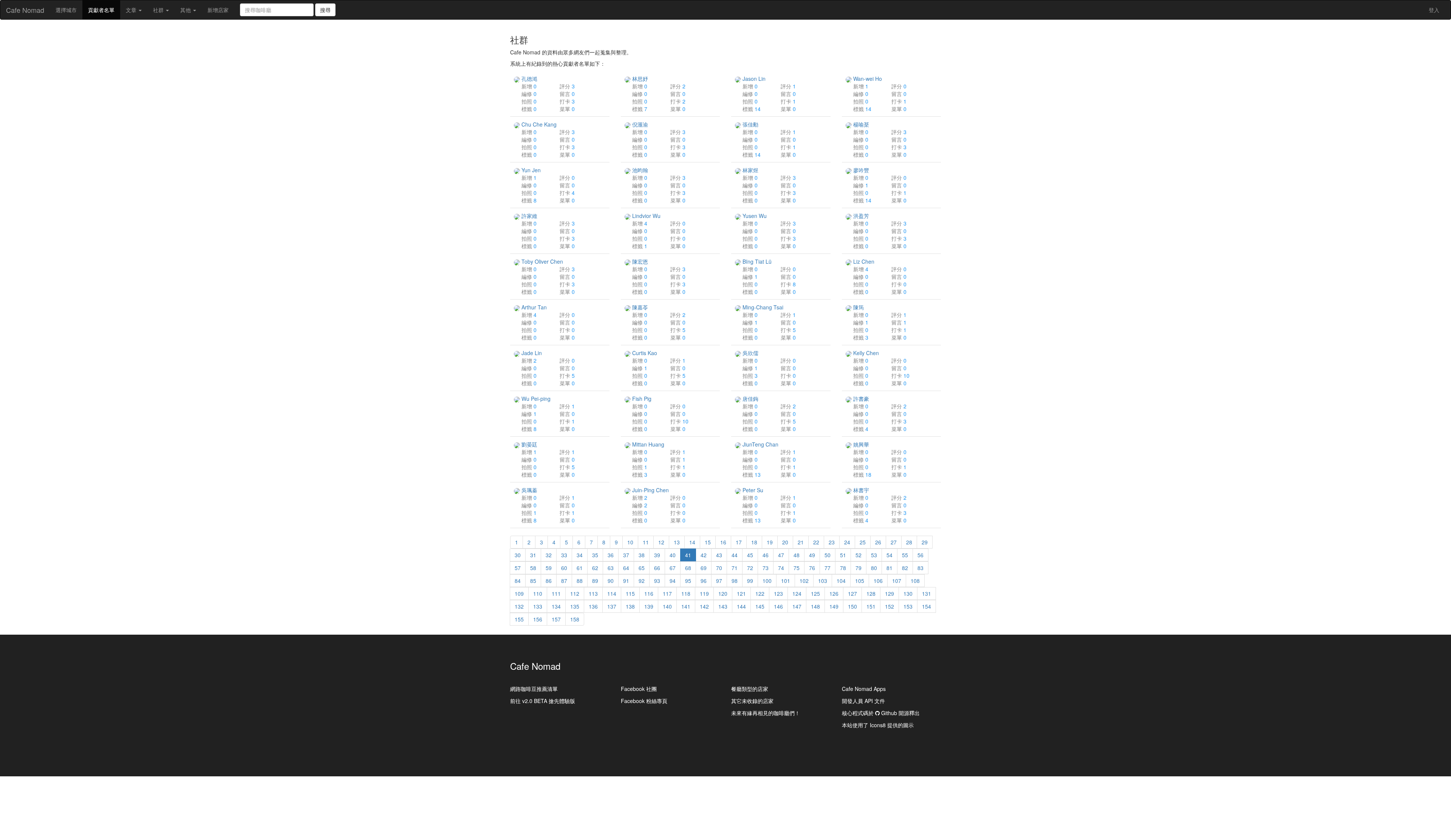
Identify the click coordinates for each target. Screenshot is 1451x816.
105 (859, 580)
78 (843, 568)
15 (708, 542)
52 (858, 555)
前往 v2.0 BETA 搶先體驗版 (542, 701)
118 (685, 593)
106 (878, 580)
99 (750, 580)
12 (661, 542)
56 (920, 555)
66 (657, 568)
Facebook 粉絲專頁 (644, 701)
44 (735, 555)
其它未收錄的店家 (752, 701)
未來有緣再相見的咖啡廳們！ (765, 713)
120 (722, 593)
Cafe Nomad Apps (864, 688)
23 (832, 542)
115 (630, 593)
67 (673, 568)
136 (593, 606)
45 (750, 555)
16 (723, 542)
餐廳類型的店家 (749, 688)
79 (858, 568)
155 (519, 619)
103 (822, 580)
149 (833, 606)
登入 (1434, 10)
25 (863, 542)
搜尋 (325, 10)
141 (685, 606)
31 (533, 555)
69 (704, 568)
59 (549, 568)
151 (871, 606)
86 (549, 580)
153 (908, 606)
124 (796, 593)
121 (741, 593)
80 (874, 568)
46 (766, 555)
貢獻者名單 (104, 12)
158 (574, 619)
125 (815, 593)
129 (889, 593)
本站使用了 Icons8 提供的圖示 (878, 725)
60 (564, 568)
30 (518, 555)
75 (797, 568)
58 (533, 568)
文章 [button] (132, 10)
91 (626, 580)
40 (673, 555)
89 (595, 580)
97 (719, 580)
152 (889, 606)
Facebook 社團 (639, 688)
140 (667, 606)
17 (739, 542)
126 (833, 593)
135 (574, 606)
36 (611, 555)
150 (852, 606)
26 (878, 542)
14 (692, 542)
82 (905, 568)
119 (704, 593)
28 (909, 542)
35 (595, 555)
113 (593, 593)
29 (925, 542)
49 (812, 555)
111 (556, 593)
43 (719, 555)
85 (533, 580)
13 (677, 542)
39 (657, 555)
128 (871, 593)
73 (766, 568)
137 (611, 606)
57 (518, 568)
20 (785, 542)
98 (735, 580)
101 (785, 580)
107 (896, 580)
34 (580, 555)
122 (759, 593)
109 (519, 593)
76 (812, 568)
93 (657, 580)
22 (816, 542)
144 (741, 606)
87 (564, 580)
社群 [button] (159, 10)
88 (580, 580)
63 (611, 568)
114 (611, 593)
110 (537, 593)
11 (646, 542)
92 (642, 580)
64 (626, 568)
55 (905, 555)
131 (926, 593)
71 (735, 568)
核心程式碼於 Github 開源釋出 (881, 713)
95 (688, 580)
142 (704, 606)
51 (843, 555)
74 (781, 568)
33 (564, 555)
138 (630, 606)
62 (595, 568)
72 (750, 568)
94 (673, 580)
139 (648, 606)
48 (797, 555)
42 (704, 555)
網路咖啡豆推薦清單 (534, 688)
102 (804, 580)
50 (828, 555)
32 (549, 555)
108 (915, 580)
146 (778, 606)
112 (574, 593)
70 (719, 568)
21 (801, 542)
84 (518, 580)
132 (519, 606)
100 (767, 580)
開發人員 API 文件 (863, 701)
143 (722, 606)
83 (920, 568)
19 (770, 542)
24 (847, 542)
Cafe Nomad (25, 10)
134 (556, 606)
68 (688, 568)
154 (926, 606)
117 (667, 593)
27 (894, 542)
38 (642, 555)
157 (556, 619)
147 (796, 606)
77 (828, 568)
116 (648, 593)
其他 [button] (186, 10)
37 (626, 555)
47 (781, 555)
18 (754, 542)
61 (580, 568)
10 (630, 542)
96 (704, 580)
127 (852, 593)
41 (688, 555)
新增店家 (218, 10)
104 (841, 580)
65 (642, 568)
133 (537, 606)
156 (537, 619)
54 (889, 555)
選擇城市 (66, 10)
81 (889, 568)
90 (611, 580)
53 (874, 555)
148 (815, 606)
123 (778, 593)
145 (759, 606)
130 (908, 593)
